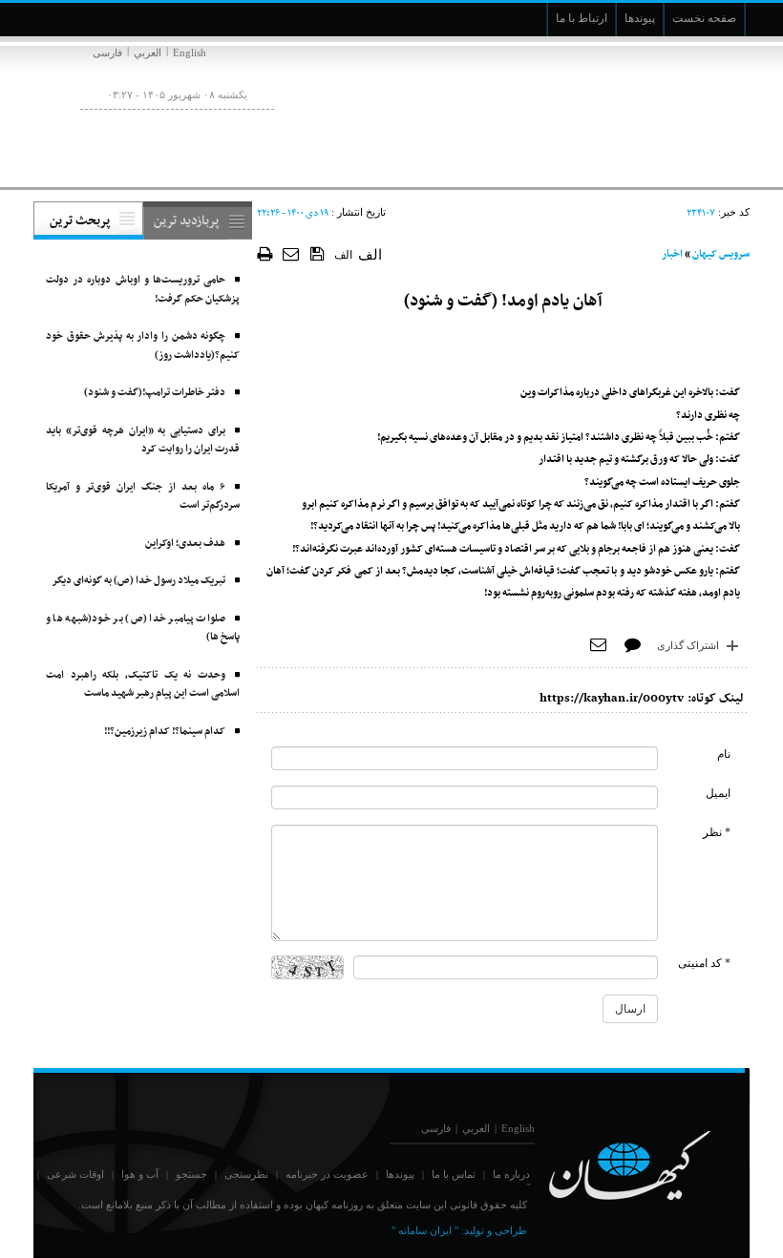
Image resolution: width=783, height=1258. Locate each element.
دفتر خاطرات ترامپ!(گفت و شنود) (154, 393)
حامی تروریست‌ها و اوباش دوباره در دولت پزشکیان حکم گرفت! (143, 289)
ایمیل (718, 793)
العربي (147, 52)
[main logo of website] (623, 113)
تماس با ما (454, 1174)
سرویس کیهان (721, 254)
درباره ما (511, 1174)
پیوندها (400, 1174)
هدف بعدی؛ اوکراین (185, 544)
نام (723, 754)
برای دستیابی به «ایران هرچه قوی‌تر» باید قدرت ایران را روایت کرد (143, 440)
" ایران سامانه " (425, 1230)
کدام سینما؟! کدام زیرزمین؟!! (164, 732)
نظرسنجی (246, 1174)
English (189, 52)
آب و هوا (140, 1174)
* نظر (716, 832)
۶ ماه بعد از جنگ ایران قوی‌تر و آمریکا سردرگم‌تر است (143, 496)
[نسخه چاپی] (265, 253)
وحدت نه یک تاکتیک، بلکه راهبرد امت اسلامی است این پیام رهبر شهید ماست (143, 684)
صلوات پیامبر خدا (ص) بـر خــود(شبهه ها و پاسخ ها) (143, 628)
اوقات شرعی (75, 1174)
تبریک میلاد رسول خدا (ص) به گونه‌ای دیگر (138, 581)
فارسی (107, 52)
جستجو (191, 1174)
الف (343, 255)
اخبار (672, 254)
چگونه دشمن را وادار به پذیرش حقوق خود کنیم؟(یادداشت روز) (143, 346)
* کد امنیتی (704, 963)
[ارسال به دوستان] (292, 253)
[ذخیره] (317, 253)
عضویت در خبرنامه (327, 1174)
